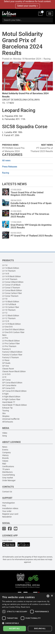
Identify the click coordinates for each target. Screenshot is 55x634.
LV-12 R (5, 321)
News (4, 447)
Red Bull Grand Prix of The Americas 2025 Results (30, 215)
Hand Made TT (8, 402)
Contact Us (7, 491)
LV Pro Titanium (9, 346)
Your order (6, 511)
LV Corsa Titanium (10, 296)
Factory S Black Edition (12, 352)
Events (5, 450)
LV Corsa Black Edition (12, 290)
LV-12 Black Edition (10, 315)
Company (6, 452)
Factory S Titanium (10, 357)
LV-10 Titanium (9, 310)
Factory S (6, 349)
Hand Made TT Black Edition (14, 405)
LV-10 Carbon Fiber (10, 307)
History (5, 455)
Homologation (8, 503)
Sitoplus (5, 416)
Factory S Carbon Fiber (12, 355)
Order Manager (9, 480)
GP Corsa (6, 380)
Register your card (10, 514)
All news (6, 160)
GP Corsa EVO (8, 388)
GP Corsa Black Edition (12, 382)
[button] (27, 623)
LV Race (5, 360)
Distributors (7, 472)
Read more (25, 607)
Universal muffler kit (10, 419)
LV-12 (4, 313)
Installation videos (10, 508)
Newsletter (7, 517)
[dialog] (27, 613)
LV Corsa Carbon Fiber (12, 293)
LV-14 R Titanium (9, 279)
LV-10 (4, 299)
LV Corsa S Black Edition (12, 282)
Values (5, 461)
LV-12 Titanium (9, 318)
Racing (47, 58)
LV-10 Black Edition (10, 301)
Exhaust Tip (7, 408)
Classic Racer (8, 369)
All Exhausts (7, 422)
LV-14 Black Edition (10, 268)
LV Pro (5, 338)
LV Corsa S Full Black (11, 285)
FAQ (4, 505)
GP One (5, 366)
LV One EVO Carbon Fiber (13, 332)
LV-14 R (5, 273)
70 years (6, 469)
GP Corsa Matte (9, 385)
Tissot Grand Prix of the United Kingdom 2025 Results (27, 193)
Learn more (7, 540)
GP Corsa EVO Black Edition (14, 391)
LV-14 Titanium (9, 271)
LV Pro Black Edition (11, 341)
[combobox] (48, 596)
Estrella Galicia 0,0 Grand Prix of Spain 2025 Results (31, 204)
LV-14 (4, 265)
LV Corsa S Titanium (11, 287)
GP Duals (6, 363)
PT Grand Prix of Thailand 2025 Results (32, 235)
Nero (4, 335)
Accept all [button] (14, 628)
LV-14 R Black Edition (11, 276)
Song (4, 436)
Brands (5, 458)
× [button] (52, 596)
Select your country (27, 5)
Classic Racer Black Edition (14, 371)
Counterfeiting (8, 475)
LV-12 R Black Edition (11, 324)
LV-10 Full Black (9, 304)
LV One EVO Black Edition (13, 329)
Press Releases (9, 166)
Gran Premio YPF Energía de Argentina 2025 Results (31, 226)
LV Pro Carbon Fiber (11, 343)
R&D (4, 464)
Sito (4, 413)
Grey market (7, 478)
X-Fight (5, 394)
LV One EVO (7, 327)
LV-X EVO (6, 374)
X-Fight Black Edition (11, 396)
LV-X (4, 377)
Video (4, 433)
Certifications (8, 466)
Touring (5, 410)
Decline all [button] (40, 628)
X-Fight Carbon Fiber (11, 399)
